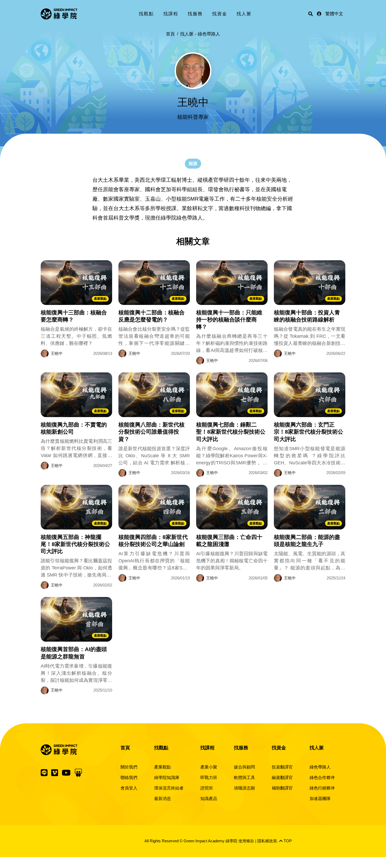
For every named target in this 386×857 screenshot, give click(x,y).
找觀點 (146, 13)
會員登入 (129, 788)
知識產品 (208, 798)
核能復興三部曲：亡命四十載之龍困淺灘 (229, 540)
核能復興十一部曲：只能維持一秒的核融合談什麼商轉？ (229, 319)
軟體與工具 (244, 777)
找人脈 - (200, 34)
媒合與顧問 (244, 767)
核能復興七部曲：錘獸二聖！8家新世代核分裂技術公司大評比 (230, 432)
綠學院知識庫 (166, 777)
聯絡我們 (129, 777)
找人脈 (244, 13)
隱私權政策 (267, 841)
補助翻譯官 (282, 788)
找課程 (170, 13)
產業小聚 (208, 767)
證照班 (206, 788)
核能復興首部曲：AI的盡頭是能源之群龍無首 (74, 652)
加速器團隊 (320, 798)
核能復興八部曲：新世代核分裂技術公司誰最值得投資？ (151, 432)
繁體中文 (334, 13)
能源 (193, 163)
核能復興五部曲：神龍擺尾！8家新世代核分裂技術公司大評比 (75, 544)
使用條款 (246, 841)
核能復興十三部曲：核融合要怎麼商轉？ (74, 316)
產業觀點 (100, 298)
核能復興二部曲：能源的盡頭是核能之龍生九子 (307, 540)
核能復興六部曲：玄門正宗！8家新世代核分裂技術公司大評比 (308, 432)
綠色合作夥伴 (322, 777)
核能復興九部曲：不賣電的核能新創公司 (74, 428)
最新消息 (162, 798)
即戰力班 (208, 777)
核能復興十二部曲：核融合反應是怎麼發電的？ (151, 316)
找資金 (219, 13)
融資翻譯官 (282, 777)
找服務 (195, 13)
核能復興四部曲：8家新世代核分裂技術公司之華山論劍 (153, 540)
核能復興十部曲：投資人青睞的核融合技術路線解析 (307, 316)
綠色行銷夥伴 (322, 788)
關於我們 (129, 767)
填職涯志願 (244, 788)
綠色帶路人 (320, 767)
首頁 (170, 34)
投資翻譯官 (282, 767)
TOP (287, 841)
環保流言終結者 (169, 788)
